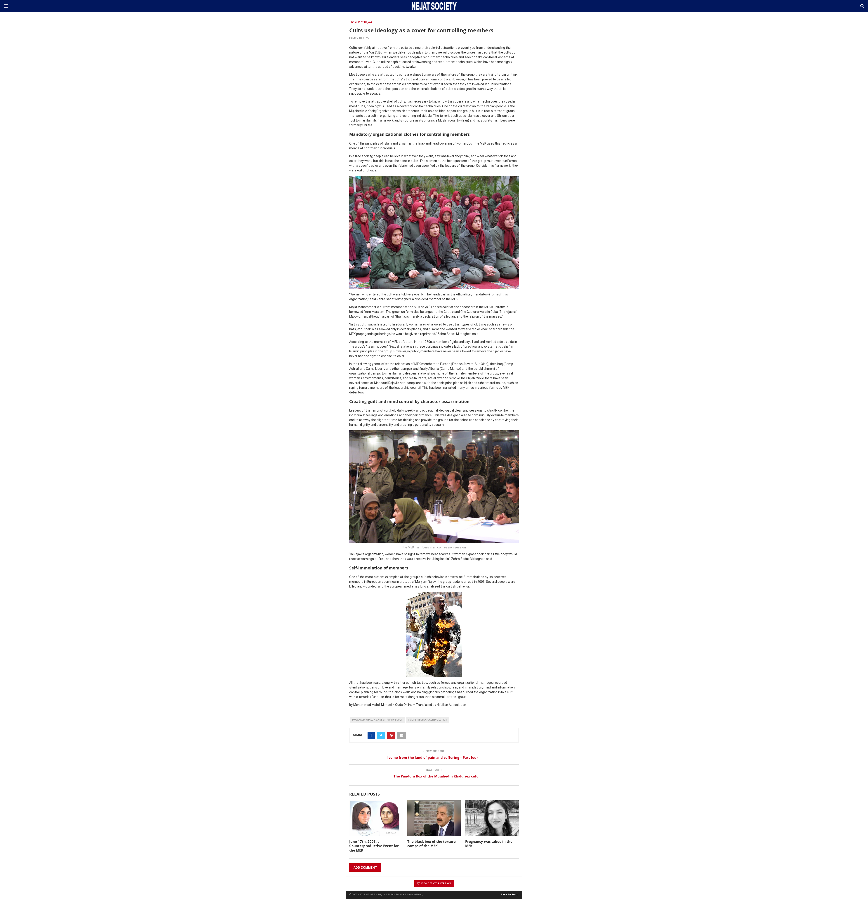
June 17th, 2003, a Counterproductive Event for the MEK (374, 845)
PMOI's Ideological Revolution (427, 720)
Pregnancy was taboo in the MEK (488, 843)
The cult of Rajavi (360, 22)
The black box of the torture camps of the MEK (431, 843)
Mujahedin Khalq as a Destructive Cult (377, 720)
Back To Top (508, 894)
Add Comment (365, 867)
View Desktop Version (435, 883)
